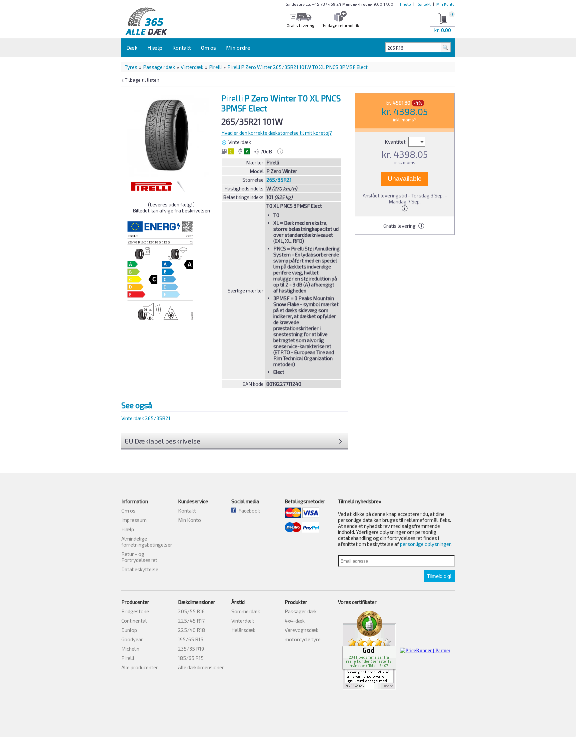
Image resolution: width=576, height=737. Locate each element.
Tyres (131, 67)
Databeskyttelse (139, 569)
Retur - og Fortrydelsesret (139, 557)
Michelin (130, 649)
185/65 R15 (191, 658)
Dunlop (129, 630)
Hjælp (405, 4)
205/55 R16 (191, 611)
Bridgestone (135, 611)
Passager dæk (159, 67)
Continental (134, 621)
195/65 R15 (190, 639)
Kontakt (424, 4)
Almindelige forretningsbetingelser (146, 542)
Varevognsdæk (301, 630)
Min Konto (445, 4)
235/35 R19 (191, 649)
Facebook (248, 511)
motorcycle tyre (303, 639)
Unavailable (405, 178)
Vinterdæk (192, 67)
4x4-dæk (295, 621)
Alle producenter (139, 667)
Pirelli (215, 67)
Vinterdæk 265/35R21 (145, 418)
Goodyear (132, 639)
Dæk (131, 47)
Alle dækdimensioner (201, 667)
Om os (208, 47)
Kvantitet (396, 142)
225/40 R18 (191, 630)
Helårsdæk (243, 630)
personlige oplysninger (425, 544)
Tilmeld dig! (439, 576)
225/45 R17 (191, 621)
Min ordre (238, 47)
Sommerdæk (245, 611)
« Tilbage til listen (140, 80)
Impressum (134, 520)
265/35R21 (279, 180)
